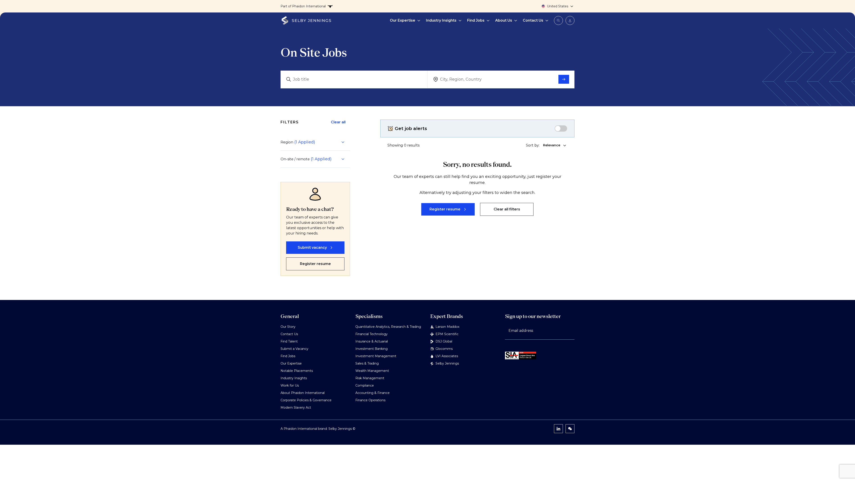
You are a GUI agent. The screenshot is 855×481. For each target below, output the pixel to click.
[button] (313, 142)
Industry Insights (441, 20)
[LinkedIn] (558, 428)
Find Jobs (475, 20)
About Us (503, 20)
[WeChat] (570, 428)
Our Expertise (402, 20)
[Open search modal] (558, 20)
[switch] (561, 128)
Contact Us (533, 20)
